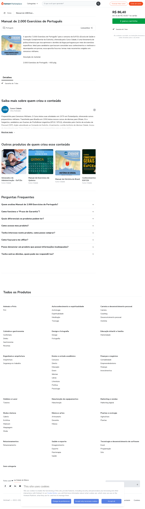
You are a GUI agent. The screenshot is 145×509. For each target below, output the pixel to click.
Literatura (56, 381)
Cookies (137, 500)
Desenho (55, 420)
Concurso (55, 360)
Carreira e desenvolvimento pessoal (116, 306)
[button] (46, 204)
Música (54, 424)
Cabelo (6, 416)
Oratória (103, 321)
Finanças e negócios (109, 356)
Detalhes (7, 77)
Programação (105, 448)
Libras (54, 378)
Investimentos (106, 370)
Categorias (31, 3)
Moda (5, 431)
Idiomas (55, 374)
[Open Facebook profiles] (5, 486)
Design (54, 335)
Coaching (103, 313)
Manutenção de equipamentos (65, 399)
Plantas (103, 420)
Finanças (103, 367)
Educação (55, 367)
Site (102, 452)
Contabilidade (105, 360)
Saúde (54, 456)
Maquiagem (7, 427)
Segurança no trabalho (12, 363)
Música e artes (58, 413)
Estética (6, 420)
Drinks (5, 338)
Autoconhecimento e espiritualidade (68, 306)
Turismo (6, 402)
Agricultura (104, 416)
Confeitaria (7, 335)
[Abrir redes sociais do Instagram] (94, 110)
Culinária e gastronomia (13, 331)
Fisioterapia (56, 452)
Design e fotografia (60, 331)
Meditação (56, 317)
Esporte (55, 448)
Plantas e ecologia (108, 413)
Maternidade (105, 335)
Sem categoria (9, 466)
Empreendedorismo (108, 363)
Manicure (6, 424)
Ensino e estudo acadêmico (64, 356)
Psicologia (56, 388)
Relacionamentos (11, 441)
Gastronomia (8, 342)
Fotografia (56, 338)
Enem (54, 370)
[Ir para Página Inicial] (12, 3)
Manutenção (57, 402)
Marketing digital (107, 402)
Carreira (103, 310)
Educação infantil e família (111, 331)
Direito (54, 363)
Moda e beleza (9, 413)
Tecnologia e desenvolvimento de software (119, 441)
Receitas (6, 346)
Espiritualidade (58, 313)
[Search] (98, 4)
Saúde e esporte (59, 441)
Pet (4, 310)
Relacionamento (9, 445)
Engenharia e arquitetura (14, 356)
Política (55, 385)
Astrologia (56, 310)
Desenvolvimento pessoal (110, 317)
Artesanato (56, 416)
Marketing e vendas (109, 399)
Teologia (55, 321)
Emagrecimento (58, 445)
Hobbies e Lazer (10, 399)
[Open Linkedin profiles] (15, 486)
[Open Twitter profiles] (10, 486)
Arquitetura (7, 360)
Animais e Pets (9, 306)
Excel (102, 445)
